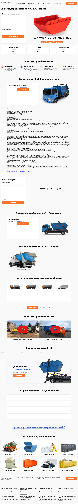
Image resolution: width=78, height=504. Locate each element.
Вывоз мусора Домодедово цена (9, 488)
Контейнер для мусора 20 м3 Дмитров (48, 488)
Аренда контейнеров (68, 454)
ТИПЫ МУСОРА (58, 42)
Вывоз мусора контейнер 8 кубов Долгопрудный (28, 489)
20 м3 (44, 307)
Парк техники (26, 171)
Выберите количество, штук (6, 29)
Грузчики (38, 3)
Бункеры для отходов (29, 454)
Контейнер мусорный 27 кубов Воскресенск (8, 492)
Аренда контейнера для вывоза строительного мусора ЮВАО (27, 497)
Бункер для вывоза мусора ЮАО (65, 488)
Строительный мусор (21, 3)
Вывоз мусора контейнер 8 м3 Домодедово (65, 500)
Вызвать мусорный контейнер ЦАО (9, 499)
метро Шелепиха (11, 171)
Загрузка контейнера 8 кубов (65, 491)
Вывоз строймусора (10, 454)
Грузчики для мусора (49, 454)
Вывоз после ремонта (10, 470)
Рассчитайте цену (12, 36)
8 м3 (40, 307)
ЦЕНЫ (43, 42)
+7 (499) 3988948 (22, 369)
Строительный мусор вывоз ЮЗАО (9, 496)
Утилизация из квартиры (49, 470)
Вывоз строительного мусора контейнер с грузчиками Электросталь (27, 493)
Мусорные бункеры (57, 3)
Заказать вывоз (19, 171)
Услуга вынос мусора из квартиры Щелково (47, 497)
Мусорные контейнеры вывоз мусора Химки (48, 500)
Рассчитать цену (18, 375)
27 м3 (49, 307)
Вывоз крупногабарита (67, 470)
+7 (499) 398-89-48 (23, 89)
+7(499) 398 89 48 (72, 3)
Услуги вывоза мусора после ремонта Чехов (67, 497)
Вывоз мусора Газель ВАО (26, 499)
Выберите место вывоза (6, 182)
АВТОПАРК (50, 42)
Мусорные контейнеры (29, 470)
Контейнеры (31, 3)
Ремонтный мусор (46, 3)
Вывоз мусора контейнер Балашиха (47, 491)
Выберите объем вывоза (6, 25)
